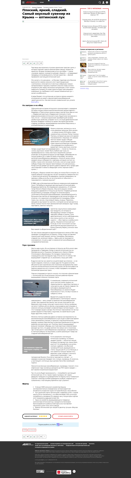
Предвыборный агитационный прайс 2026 (78, 445)
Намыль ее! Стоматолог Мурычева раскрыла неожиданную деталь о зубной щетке (97, 53)
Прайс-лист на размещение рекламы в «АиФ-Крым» (49, 445)
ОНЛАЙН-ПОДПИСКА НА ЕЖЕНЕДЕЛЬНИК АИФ (61, 443)
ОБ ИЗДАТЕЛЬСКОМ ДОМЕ (41, 443)
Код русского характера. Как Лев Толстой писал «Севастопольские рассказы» (94, 35)
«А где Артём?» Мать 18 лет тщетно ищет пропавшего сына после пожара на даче (97, 82)
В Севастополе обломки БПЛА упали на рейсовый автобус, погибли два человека (94, 27)
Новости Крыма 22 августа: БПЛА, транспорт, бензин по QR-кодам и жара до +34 (94, 13)
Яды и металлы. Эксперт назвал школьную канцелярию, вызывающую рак (96, 71)
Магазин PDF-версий (81, 443)
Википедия (25, 59)
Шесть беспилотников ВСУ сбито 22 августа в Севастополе (94, 41)
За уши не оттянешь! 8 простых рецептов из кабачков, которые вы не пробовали (98, 65)
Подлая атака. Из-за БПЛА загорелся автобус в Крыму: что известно (94, 20)
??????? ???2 (84, 88)
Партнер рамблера (50, 471)
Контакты (91, 443)
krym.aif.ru (35, 102)
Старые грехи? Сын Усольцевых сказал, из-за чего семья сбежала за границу (98, 77)
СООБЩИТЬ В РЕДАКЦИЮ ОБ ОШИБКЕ (44, 447)
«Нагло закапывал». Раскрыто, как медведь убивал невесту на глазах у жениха (98, 59)
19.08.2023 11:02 (26, 7)
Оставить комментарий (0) (65, 416)
